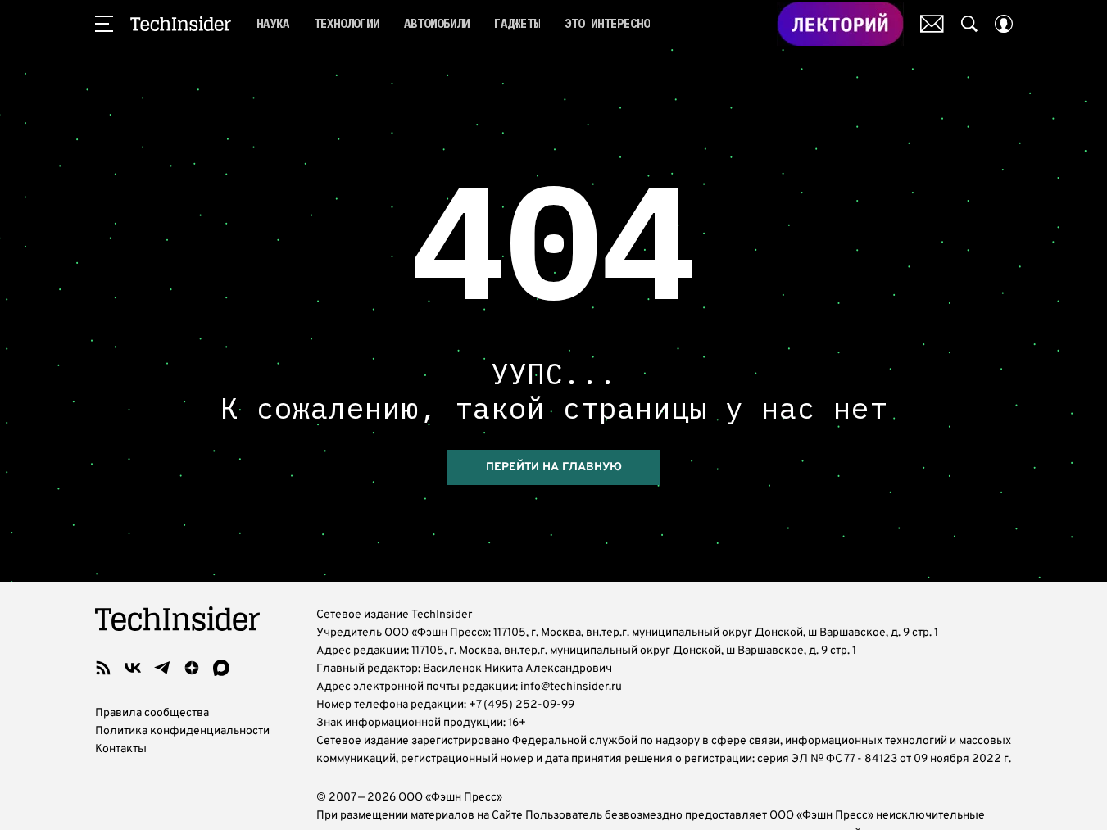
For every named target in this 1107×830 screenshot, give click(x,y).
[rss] (103, 668)
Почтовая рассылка (932, 24)
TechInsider (180, 23)
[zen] (192, 668)
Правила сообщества (152, 713)
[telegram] (162, 668)
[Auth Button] (1004, 24)
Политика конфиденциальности (182, 731)
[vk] (133, 668)
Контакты (121, 749)
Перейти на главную (554, 467)
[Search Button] (969, 24)
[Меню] (104, 24)
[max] (221, 668)
